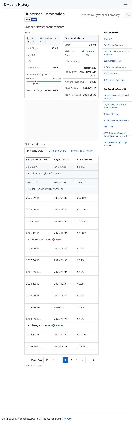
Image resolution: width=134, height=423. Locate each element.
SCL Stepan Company (114, 45)
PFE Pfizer (108, 126)
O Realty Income (111, 114)
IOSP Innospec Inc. (112, 60)
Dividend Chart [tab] (57, 150)
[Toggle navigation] (125, 4)
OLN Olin (108, 38)
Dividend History (16, 4)
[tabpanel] (61, 261)
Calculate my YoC (87, 53)
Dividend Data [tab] (35, 150)
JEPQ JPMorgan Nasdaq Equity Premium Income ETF (117, 134)
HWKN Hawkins (111, 73)
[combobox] (102, 15)
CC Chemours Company (115, 67)
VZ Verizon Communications (117, 120)
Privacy (67, 418)
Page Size (37, 360)
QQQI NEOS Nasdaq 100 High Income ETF (115, 106)
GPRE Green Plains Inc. (114, 80)
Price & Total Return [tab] (82, 150)
